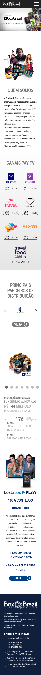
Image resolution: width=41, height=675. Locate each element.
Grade (15, 188)
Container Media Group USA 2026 (18, 619)
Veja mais (7, 188)
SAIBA (22, 578)
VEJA (21, 324)
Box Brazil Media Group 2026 (16, 614)
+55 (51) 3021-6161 (15, 643)
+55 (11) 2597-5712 (15, 645)
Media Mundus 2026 (13, 625)
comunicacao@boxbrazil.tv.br (18, 638)
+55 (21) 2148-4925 (15, 647)
